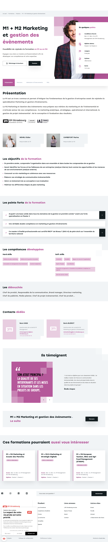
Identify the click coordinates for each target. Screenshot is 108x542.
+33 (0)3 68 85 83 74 (26, 335)
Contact (66, 517)
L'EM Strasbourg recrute (70, 507)
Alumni (66, 514)
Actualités (40, 521)
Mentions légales (7, 538)
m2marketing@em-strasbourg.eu (73, 332)
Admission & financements (34, 82)
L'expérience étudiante (44, 510)
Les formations (42, 507)
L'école (40, 514)
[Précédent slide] (43, 400)
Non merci (7, 533)
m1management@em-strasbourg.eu (26, 333)
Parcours (19, 82)
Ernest (92, 507)
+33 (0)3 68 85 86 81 (69, 334)
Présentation (9, 82)
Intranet (92, 514)
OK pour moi (31, 533)
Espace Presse (68, 510)
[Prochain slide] (50, 400)
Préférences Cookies (45, 538)
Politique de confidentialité (26, 538)
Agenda (40, 524)
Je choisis (19, 533)
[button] (4, 538)
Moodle (92, 510)
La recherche (41, 517)
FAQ (48, 82)
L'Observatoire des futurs (97, 517)
